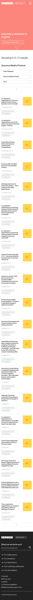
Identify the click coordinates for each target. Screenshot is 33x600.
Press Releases (8, 71)
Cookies (4, 582)
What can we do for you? (11, 544)
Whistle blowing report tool (11, 587)
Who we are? (6, 579)
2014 (5, 82)
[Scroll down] (16, 47)
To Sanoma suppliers (9, 584)
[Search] (30, 547)
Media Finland (19, 3)
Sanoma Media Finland (11, 76)
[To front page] (7, 3)
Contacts (4, 576)
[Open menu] (30, 3)
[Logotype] (7, 537)
